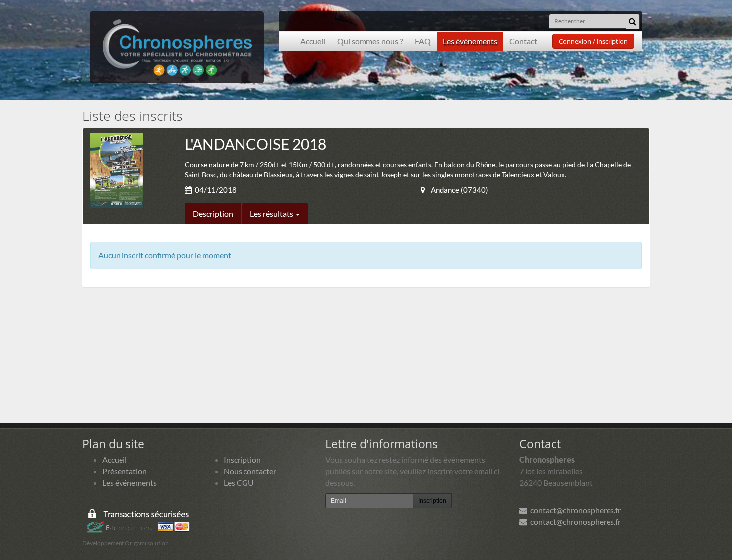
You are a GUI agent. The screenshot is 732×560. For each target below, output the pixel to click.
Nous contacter (250, 471)
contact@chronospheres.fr (574, 510)
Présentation (124, 471)
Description (213, 213)
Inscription (242, 459)
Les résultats (272, 213)
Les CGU (239, 482)
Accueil (312, 41)
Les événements (129, 482)
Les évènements (470, 41)
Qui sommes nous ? (370, 41)
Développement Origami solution (125, 543)
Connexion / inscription (593, 41)
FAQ (423, 41)
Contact (523, 41)
